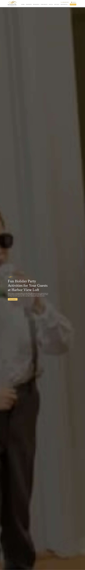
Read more (13, 299)
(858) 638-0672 (65, 2)
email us (74, 2)
